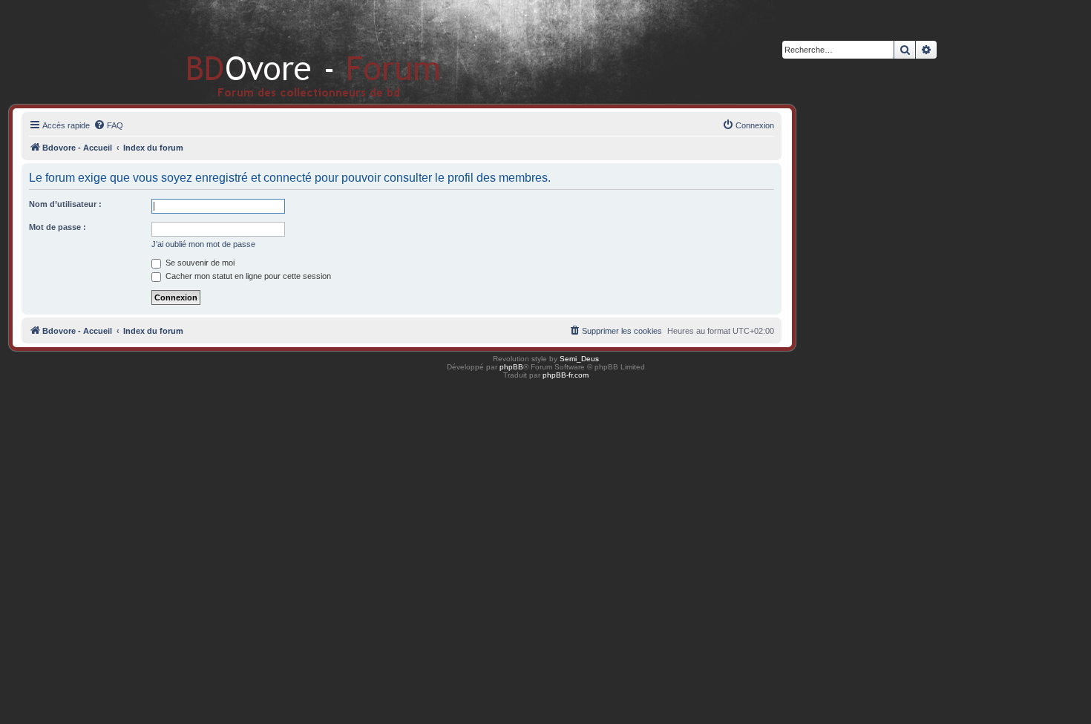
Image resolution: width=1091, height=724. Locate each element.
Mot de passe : (57, 227)
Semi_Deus (579, 359)
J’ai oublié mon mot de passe (203, 244)
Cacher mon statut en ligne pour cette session (247, 276)
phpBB (511, 367)
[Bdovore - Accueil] (291, 51)
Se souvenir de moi (199, 262)
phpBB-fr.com (566, 375)
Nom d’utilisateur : (65, 204)
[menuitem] (108, 125)
